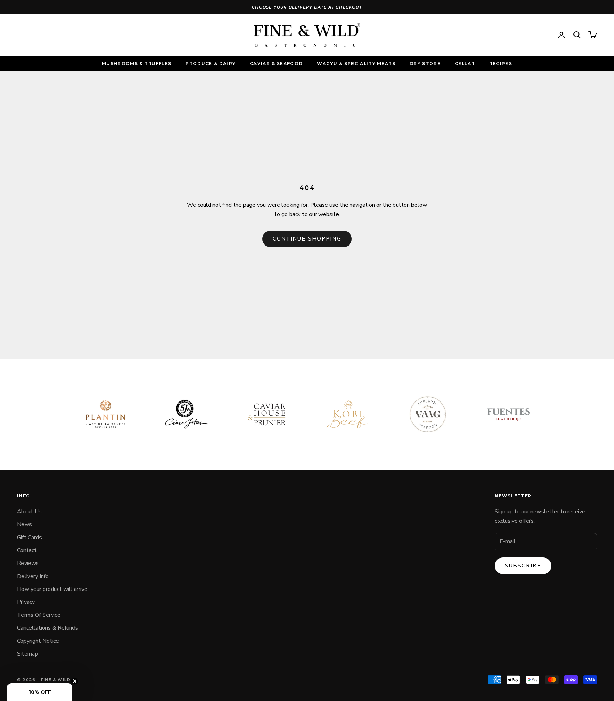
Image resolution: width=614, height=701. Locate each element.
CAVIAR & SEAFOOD (276, 63)
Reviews (28, 563)
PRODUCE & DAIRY (210, 63)
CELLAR (465, 63)
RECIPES (500, 63)
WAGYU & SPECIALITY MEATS (356, 63)
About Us (29, 512)
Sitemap (27, 654)
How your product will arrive (52, 589)
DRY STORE (425, 63)
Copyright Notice (38, 641)
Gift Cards (29, 537)
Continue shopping (307, 238)
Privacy (26, 602)
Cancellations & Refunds (47, 628)
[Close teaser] (74, 681)
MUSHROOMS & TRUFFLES (136, 63)
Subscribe (523, 565)
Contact (27, 550)
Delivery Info (33, 576)
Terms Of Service (38, 615)
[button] (39, 692)
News (24, 524)
